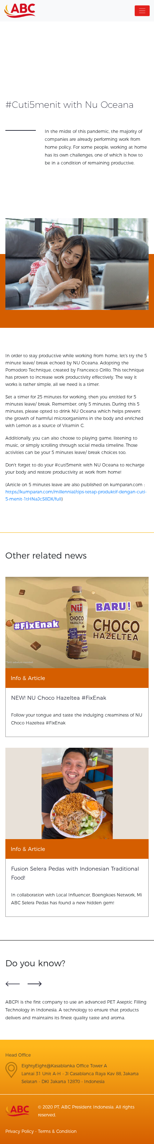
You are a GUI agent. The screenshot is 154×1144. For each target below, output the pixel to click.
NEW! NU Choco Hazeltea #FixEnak (58, 697)
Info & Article (28, 678)
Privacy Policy (19, 1131)
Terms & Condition (57, 1131)
